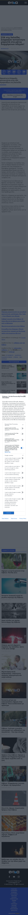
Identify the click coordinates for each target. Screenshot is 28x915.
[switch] (22, 428)
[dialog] (14, 457)
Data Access (14, 518)
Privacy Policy (22, 518)
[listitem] (14, 425)
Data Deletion (5, 518)
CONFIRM (8, 512)
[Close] (24, 396)
